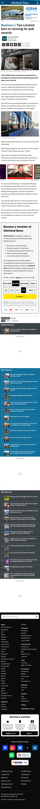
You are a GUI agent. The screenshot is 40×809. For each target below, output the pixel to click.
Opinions (4, 702)
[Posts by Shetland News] (4, 38)
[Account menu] (37, 3)
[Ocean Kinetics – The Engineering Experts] (20, 13)
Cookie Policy (26, 771)
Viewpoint (4, 709)
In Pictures (24, 631)
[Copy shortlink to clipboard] (19, 44)
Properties (25, 669)
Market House (25, 654)
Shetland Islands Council (28, 649)
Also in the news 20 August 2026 (20, 437)
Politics (3, 683)
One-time (7, 283)
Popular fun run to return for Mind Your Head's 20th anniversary (23, 539)
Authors (23, 699)
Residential (24, 671)
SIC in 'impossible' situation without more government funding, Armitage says (22, 575)
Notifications (26, 781)
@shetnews (12, 39)
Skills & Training (26, 665)
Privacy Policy (6, 787)
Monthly (16, 283)
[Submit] (36, 617)
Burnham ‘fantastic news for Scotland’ (23, 430)
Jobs (23, 660)
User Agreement (7, 784)
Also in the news (6, 627)
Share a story (6, 781)
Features (24, 628)
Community (4, 642)
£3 (6, 290)
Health (3, 669)
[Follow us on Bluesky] (20, 747)
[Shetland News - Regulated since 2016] (20, 762)
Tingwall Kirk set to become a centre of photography (23, 445)
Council (3, 649)
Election (3, 656)
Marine (3, 676)
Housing (3, 674)
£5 (12, 290)
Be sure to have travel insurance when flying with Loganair (22, 410)
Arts (2, 632)
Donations (25, 777)
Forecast (24, 687)
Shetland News (13, 37)
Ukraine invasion (6, 695)
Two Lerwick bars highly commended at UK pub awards (23, 330)
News (3, 625)
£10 (23, 290)
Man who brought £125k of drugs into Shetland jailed (22, 375)
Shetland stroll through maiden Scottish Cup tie (23, 389)
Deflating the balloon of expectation (22, 546)
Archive (24, 694)
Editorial (23, 624)
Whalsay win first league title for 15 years (24, 497)
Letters (3, 704)
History (3, 671)
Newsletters (25, 701)
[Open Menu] (2, 3)
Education (4, 654)
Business (7, 25)
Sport (3, 691)
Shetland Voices (26, 635)
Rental (23, 674)
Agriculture (4, 630)
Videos (23, 705)
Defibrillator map (27, 709)
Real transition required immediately (22, 553)
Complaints (25, 774)
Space (3, 688)
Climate (3, 639)
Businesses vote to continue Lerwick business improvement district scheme (23, 518)
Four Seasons (25, 640)
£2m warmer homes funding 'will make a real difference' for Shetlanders (23, 424)
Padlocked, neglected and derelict (21, 395)
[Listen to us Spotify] (11, 755)
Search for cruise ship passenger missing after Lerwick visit (24, 382)
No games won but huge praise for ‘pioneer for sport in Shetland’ (21, 532)
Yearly (33, 283)
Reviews (4, 707)
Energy (3, 661)
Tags (22, 696)
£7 (17, 290)
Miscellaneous (25, 681)
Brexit (3, 634)
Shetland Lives (25, 638)
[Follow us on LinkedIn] (35, 747)
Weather (4, 698)
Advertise (4, 777)
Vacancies (24, 663)
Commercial (25, 644)
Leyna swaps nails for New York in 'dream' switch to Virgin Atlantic (24, 403)
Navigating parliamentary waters (21, 567)
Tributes (23, 633)
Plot (22, 679)
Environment (5, 666)
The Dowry (15, 321)
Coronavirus (5, 647)
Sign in (29, 733)
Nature (3, 678)
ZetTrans (24, 656)
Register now (11, 733)
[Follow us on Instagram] (12, 747)
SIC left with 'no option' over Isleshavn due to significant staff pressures (23, 452)
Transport (4, 693)
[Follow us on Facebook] (5, 747)
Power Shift (4, 686)
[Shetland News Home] (20, 4)
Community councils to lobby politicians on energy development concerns (23, 560)
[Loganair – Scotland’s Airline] (20, 171)
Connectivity (5, 644)
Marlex (8, 321)
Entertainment (5, 664)
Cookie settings (7, 771)
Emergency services (7, 659)
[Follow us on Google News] (24, 755)
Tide (22, 690)
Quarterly (24, 283)
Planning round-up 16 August (20, 416)
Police (3, 681)
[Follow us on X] (27, 747)
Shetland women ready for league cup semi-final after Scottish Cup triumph (22, 525)
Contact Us (5, 774)
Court (3, 652)
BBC (22, 652)
